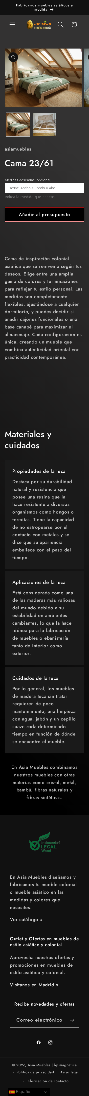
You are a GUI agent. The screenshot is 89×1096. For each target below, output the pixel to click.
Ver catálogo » (26, 919)
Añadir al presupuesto (44, 214)
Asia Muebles (39, 1064)
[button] (12, 24)
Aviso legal (69, 1072)
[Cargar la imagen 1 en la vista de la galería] (18, 124)
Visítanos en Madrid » (34, 984)
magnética (68, 1064)
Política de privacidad (35, 1072)
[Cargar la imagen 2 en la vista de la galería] (44, 124)
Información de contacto (47, 1081)
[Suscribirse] (72, 1020)
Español (23, 1092)
